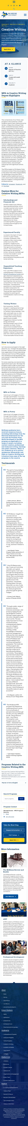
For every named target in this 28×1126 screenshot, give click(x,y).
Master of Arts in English (14, 783)
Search (21, 798)
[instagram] (14, 5)
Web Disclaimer (9, 1111)
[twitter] (11, 5)
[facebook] (8, 5)
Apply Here (8, 49)
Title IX (12, 1117)
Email (7, 814)
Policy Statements (18, 1111)
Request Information (14, 830)
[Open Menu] (14, 2)
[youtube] (20, 5)
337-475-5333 (10, 816)
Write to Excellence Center (12, 274)
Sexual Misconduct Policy (10, 1110)
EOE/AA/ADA (20, 1110)
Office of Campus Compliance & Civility (14, 1108)
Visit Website (11, 896)
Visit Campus (14, 835)
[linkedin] (17, 5)
